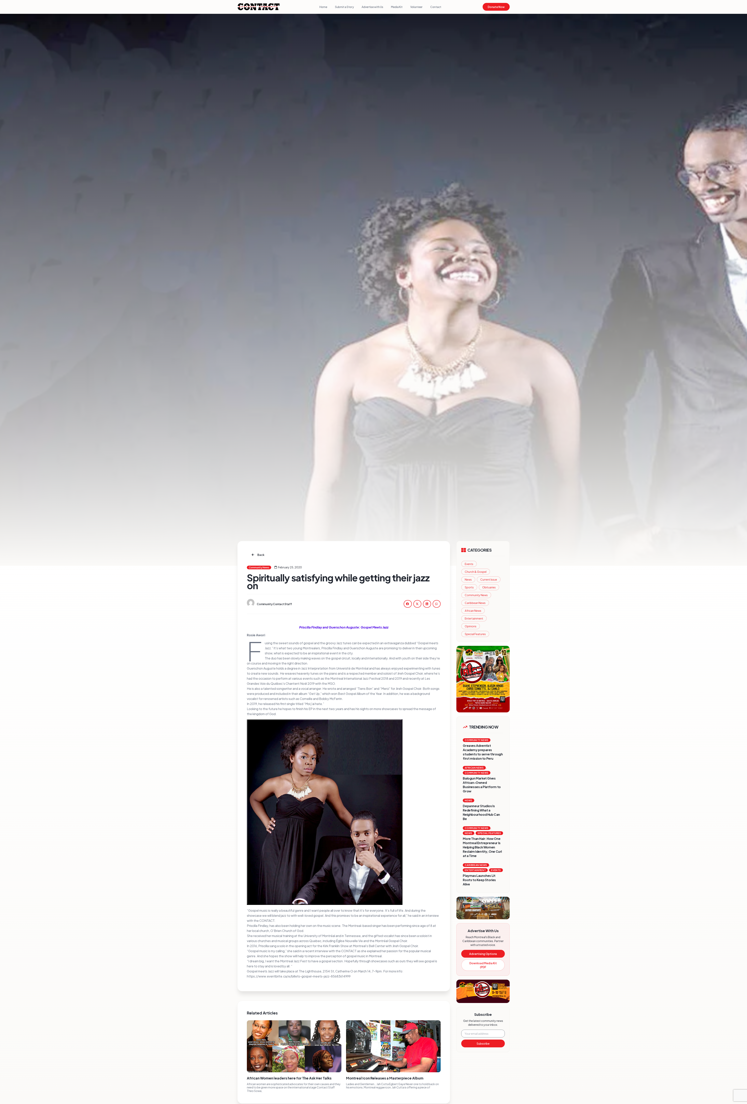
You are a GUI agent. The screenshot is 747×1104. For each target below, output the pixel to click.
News (468, 579)
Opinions (470, 626)
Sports (469, 587)
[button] (408, 604)
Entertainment (474, 618)
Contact (435, 7)
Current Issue (488, 579)
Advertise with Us (372, 7)
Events (469, 564)
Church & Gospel (476, 571)
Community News (476, 595)
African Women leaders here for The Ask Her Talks (289, 1078)
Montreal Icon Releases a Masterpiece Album (384, 1078)
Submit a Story (344, 7)
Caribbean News (475, 603)
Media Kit (396, 7)
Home (323, 7)
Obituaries (489, 587)
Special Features (475, 634)
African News (473, 610)
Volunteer (416, 7)
